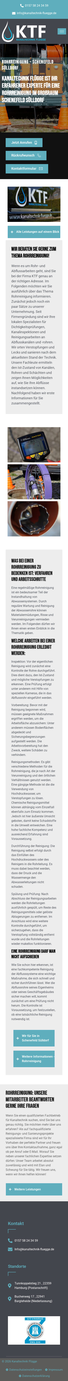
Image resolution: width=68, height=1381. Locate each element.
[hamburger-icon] (62, 31)
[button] (34, 232)
